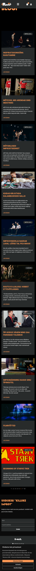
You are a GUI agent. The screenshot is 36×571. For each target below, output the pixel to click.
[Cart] (27, 4)
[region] (18, 557)
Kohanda (18, 564)
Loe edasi (6, 72)
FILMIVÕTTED (9, 426)
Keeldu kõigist (18, 568)
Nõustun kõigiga (18, 561)
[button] (18, 4)
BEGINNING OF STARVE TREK (16, 469)
